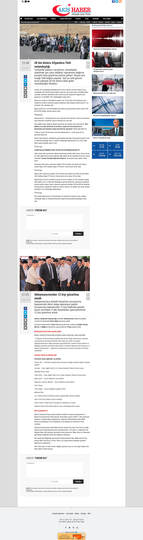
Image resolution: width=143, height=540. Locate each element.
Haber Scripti (69, 532)
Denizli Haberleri (58, 514)
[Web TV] (28, 1)
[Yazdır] (25, 92)
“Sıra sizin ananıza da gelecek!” (30, 22)
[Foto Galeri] (25, 1)
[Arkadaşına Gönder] (25, 88)
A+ (88, 63)
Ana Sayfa (69, 514)
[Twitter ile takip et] (116, 1)
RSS (89, 514)
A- (88, 67)
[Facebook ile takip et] (113, 1)
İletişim (83, 514)
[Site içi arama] (22, 1)
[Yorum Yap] (25, 96)
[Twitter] (25, 80)
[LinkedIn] (25, 84)
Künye (77, 514)
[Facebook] (25, 76)
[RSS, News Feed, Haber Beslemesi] (120, 1)
